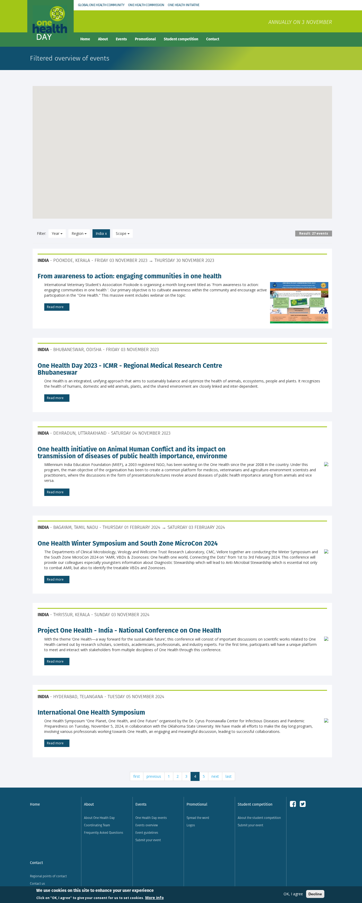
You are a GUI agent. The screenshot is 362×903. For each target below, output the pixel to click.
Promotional (145, 39)
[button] (190, 157)
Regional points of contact (48, 876)
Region (78, 233)
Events (121, 39)
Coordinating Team (97, 825)
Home (85, 39)
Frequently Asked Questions (103, 832)
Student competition (181, 39)
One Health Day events (151, 817)
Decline (315, 894)
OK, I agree (293, 893)
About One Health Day (99, 817)
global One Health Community (101, 4)
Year (56, 233)
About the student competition (259, 817)
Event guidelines (146, 832)
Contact (212, 39)
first (136, 776)
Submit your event (148, 840)
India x (101, 233)
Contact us (37, 883)
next (215, 776)
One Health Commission (146, 4)
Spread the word (198, 817)
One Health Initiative (183, 4)
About (103, 39)
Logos (191, 825)
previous (154, 776)
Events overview (146, 825)
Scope (121, 233)
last (229, 776)
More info (154, 897)
